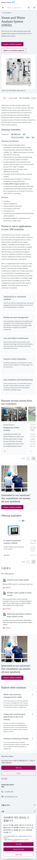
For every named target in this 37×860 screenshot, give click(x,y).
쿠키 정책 (13, 839)
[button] (12, 44)
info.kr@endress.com (11, 797)
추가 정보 (4, 778)
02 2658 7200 (9, 792)
